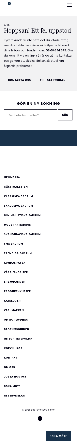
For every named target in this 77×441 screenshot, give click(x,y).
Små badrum (13, 243)
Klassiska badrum (18, 196)
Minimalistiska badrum (22, 215)
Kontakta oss (19, 80)
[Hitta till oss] (13, 138)
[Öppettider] (38, 138)
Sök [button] (65, 115)
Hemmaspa (12, 177)
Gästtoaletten (16, 186)
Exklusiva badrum (18, 205)
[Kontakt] (64, 138)
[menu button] (70, 4)
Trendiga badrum (18, 253)
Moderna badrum (18, 224)
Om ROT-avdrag (16, 319)
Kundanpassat (15, 262)
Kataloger (12, 300)
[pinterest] (47, 418)
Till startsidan (53, 80)
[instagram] (40, 418)
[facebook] (33, 418)
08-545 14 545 (56, 50)
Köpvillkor (13, 348)
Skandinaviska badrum (22, 234)
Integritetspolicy (18, 338)
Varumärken (14, 310)
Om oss (9, 367)
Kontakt (10, 357)
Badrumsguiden (16, 329)
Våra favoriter (16, 272)
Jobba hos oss (15, 376)
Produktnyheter (17, 291)
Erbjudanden (14, 281)
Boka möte (58, 436)
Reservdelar (14, 395)
